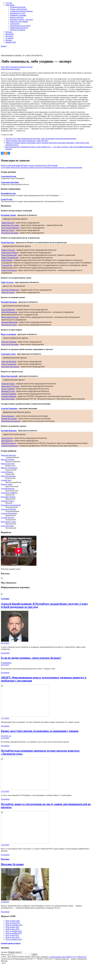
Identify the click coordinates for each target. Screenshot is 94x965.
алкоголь (4, 69)
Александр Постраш (10, 386)
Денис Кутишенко (9, 270)
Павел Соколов (8, 250)
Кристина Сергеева (9, 344)
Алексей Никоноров (9, 513)
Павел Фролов (7, 222)
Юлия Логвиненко (8, 476)
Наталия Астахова (12, 864)
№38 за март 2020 (12, 929)
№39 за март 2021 (12, 927)
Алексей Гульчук (7, 501)
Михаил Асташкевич (9, 468)
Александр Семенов (17, 67)
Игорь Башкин (7, 416)
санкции (16, 69)
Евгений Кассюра (9, 324)
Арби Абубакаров (9, 312)
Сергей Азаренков (9, 445)
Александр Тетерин (9, 252)
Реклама (9, 40)
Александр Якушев (8, 509)
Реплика (9, 32)
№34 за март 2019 (12, 937)
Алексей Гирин (8, 383)
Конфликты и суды (17, 13)
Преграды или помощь (19, 21)
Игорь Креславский (9, 376)
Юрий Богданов (8, 443)
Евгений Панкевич (9, 431)
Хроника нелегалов (17, 7)
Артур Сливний (8, 388)
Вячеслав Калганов (9, 317)
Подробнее (5, 653)
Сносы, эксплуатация (18, 9)
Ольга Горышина (8, 364)
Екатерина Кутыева (9, 233)
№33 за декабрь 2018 (14, 939)
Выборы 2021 (11, 42)
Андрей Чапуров (7, 517)
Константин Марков (10, 227)
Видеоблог (10, 34)
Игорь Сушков (6, 484)
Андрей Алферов (8, 396)
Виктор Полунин (7, 464)
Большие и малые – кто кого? (21, 19)
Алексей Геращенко (9, 408)
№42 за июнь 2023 (13, 921)
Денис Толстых (7, 282)
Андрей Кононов (7, 488)
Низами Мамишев (9, 322)
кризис (10, 69)
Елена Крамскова (9, 255)
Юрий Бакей (6, 260)
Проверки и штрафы (18, 15)
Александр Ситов (8, 354)
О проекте (10, 38)
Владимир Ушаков (8, 497)
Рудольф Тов (6, 265)
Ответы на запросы (17, 30)
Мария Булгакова (9, 418)
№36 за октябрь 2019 (14, 933)
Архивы (4, 952)
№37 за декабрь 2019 (14, 931)
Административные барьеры (21, 11)
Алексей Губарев (9, 342)
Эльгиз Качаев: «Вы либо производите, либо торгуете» (27, 141)
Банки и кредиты (17, 17)
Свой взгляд (15, 24)
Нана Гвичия (7, 438)
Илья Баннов (7, 440)
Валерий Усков (8, 391)
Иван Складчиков (8, 334)
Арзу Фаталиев (7, 399)
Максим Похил (7, 230)
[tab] (47, 218)
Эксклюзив (10, 5)
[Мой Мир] (8, 153)
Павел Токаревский (9, 257)
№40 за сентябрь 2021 (14, 925)
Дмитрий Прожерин (10, 366)
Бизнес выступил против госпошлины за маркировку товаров (39, 730)
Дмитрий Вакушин (8, 455)
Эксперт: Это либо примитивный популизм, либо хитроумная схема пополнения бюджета (41, 139)
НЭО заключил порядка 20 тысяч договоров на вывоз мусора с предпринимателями (41, 167)
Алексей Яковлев (8, 361)
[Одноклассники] (5, 153)
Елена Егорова (7, 292)
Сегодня (9, 3)
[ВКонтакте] (2, 153)
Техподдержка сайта (58, 957)
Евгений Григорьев (9, 302)
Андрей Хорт (6, 480)
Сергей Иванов (7, 472)
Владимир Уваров (8, 215)
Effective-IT (82, 957)
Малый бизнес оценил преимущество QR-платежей (29, 165)
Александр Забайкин (9, 493)
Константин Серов (8, 522)
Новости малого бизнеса (10, 49)
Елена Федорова (7, 526)
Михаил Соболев (7, 459)
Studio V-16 (70, 957)
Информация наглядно (19, 28)
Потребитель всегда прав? (20, 26)
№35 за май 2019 (12, 935)
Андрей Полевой (8, 393)
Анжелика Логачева (10, 225)
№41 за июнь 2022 (13, 923)
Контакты (9, 36)
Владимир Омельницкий (11, 505)
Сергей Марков (8, 309)
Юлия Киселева (7, 242)
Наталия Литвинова (10, 290)
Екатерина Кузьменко (11, 421)
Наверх (4, 46)
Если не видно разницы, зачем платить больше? (31, 657)
